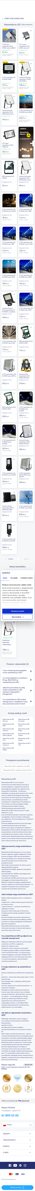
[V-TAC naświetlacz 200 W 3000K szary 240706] (26, 464)
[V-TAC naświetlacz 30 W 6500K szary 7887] (9, 233)
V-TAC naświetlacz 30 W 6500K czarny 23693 (9, 210)
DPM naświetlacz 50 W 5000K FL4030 (26, 342)
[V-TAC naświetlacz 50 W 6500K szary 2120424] (26, 398)
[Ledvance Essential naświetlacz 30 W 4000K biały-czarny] (26, 167)
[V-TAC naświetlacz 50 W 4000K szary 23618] (9, 266)
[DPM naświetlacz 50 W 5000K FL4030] (26, 332)
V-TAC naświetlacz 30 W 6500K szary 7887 (8, 243)
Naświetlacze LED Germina (8, 730)
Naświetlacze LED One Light (23, 720)
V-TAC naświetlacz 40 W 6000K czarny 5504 (8, 540)
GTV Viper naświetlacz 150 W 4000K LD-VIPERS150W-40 (7, 145)
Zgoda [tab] (5, 578)
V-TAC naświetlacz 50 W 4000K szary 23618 (8, 276)
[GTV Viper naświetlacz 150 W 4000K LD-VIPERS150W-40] (9, 134)
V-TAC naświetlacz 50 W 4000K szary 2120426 (8, 442)
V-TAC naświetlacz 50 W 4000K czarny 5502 (25, 507)
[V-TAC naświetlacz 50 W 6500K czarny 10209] (26, 233)
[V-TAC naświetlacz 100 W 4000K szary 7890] (26, 299)
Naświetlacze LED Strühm (23, 739)
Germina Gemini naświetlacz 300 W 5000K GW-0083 (8, 508)
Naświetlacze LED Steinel (23, 734)
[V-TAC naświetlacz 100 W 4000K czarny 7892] (9, 332)
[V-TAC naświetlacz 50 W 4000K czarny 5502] (26, 497)
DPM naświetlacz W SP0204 (8, 177)
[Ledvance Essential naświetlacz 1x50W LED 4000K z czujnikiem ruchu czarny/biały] (26, 68)
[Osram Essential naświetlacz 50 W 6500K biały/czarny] (9, 101)
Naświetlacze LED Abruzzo (8, 720)
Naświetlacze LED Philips (23, 730)
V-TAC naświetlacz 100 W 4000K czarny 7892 (9, 342)
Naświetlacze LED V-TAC (24, 744)
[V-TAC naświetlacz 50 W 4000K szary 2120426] (9, 431)
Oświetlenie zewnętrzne (14, 19)
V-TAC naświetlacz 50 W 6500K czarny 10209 (26, 243)
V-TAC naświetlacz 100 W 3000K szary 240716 (9, 375)
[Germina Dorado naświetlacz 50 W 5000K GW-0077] (26, 431)
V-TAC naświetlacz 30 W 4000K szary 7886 (25, 210)
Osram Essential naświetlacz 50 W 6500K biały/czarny (8, 112)
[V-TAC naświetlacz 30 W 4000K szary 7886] (26, 200)
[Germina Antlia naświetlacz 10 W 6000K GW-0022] (26, 365)
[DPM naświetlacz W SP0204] (9, 167)
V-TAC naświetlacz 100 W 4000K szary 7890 (26, 309)
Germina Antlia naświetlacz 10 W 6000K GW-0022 (24, 376)
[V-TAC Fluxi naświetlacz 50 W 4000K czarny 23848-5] (9, 35)
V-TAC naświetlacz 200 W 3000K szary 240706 (25, 475)
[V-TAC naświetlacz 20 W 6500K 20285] (9, 68)
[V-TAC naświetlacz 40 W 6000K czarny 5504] (9, 530)
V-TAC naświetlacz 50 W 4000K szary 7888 (25, 276)
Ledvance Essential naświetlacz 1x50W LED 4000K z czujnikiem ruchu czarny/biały (25, 79)
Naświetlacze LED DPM (8, 725)
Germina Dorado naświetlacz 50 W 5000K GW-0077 (24, 442)
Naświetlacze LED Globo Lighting (8, 734)
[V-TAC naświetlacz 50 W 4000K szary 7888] (26, 266)
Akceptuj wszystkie (17, 611)
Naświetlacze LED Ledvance (8, 744)
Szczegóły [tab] (14, 578)
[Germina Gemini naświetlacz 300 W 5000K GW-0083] (9, 497)
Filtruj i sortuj (15, 1187)
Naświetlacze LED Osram (23, 725)
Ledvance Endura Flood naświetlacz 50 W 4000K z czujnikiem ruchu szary (8, 310)
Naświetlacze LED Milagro (8, 749)
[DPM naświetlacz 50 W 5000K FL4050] (9, 398)
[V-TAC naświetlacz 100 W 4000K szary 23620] (26, 101)
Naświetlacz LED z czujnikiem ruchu (17, 766)
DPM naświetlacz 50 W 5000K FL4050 (9, 408)
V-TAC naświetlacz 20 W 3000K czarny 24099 (9, 474)
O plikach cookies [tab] (27, 578)
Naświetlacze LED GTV (8, 739)
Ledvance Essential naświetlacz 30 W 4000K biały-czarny (25, 178)
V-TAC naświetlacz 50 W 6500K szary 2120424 (25, 409)
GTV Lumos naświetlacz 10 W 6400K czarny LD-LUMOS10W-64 (24, 46)
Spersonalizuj (16, 617)
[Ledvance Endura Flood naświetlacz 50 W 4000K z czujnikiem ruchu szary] (9, 299)
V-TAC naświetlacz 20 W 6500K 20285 (8, 78)
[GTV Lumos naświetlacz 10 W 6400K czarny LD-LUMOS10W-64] (26, 35)
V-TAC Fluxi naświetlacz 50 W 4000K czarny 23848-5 (9, 46)
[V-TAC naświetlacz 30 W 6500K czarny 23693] (9, 200)
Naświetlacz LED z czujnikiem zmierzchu (17, 770)
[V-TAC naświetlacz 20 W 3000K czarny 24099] (9, 464)
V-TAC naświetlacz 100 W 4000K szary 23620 (26, 111)
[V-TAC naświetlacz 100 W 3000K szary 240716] (9, 365)
